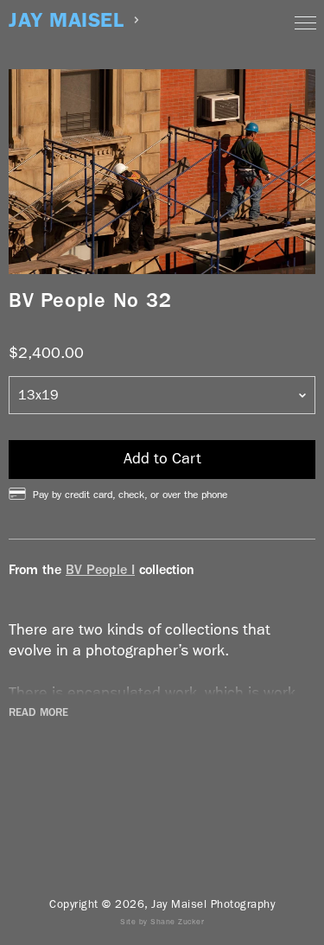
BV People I (100, 569)
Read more (38, 712)
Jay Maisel (66, 20)
